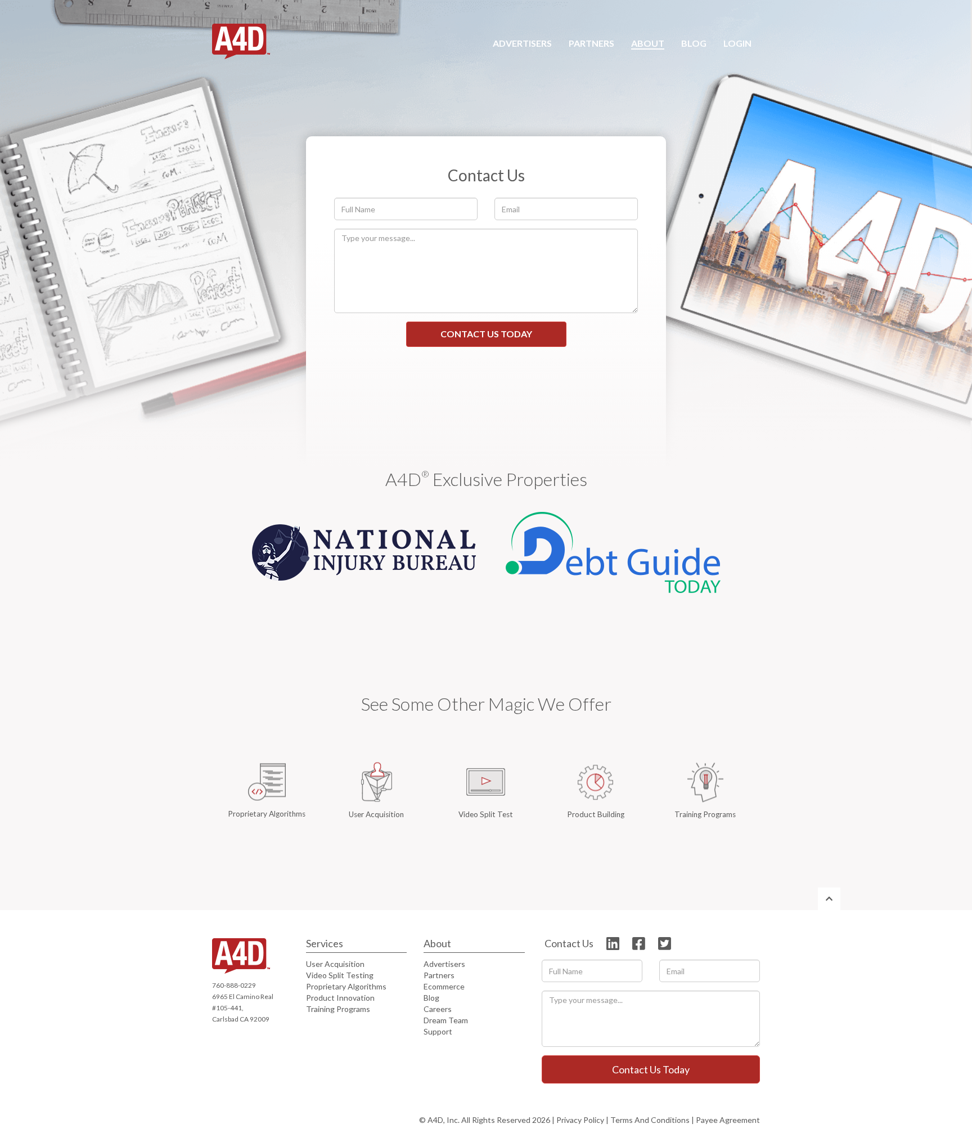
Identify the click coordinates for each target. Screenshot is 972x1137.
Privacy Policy (580, 1120)
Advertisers (444, 964)
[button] (591, 43)
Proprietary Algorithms (346, 986)
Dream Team (446, 1020)
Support (438, 1031)
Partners (439, 975)
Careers (438, 1009)
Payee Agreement (728, 1120)
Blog (431, 997)
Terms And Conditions (650, 1120)
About (437, 943)
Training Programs (338, 1009)
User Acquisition (335, 964)
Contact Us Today (486, 333)
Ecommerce (444, 986)
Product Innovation (340, 997)
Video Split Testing (340, 975)
